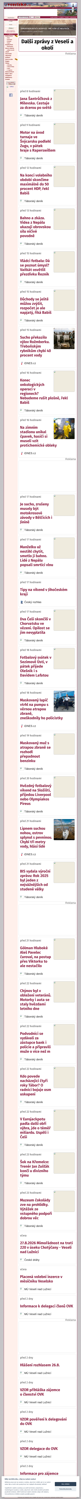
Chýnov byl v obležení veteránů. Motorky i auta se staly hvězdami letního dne (35, 1000)
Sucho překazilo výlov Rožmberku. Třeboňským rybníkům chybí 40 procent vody (35, 346)
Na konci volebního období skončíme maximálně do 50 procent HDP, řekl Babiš (36, 184)
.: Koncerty (9, 39)
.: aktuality (9, 65)
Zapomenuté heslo (10, 31)
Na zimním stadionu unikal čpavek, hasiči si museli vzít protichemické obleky (38, 436)
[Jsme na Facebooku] (10, 95)
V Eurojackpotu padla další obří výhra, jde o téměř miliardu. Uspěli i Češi (35, 1128)
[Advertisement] (30, 12)
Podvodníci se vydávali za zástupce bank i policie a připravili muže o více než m (35, 1042)
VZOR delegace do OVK (39, 1448)
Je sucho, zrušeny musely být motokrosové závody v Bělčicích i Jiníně (36, 513)
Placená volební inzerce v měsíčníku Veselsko (41, 1279)
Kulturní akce (9, 36)
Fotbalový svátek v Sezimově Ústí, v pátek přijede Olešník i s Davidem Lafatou (35, 666)
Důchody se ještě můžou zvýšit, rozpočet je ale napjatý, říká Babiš (35, 306)
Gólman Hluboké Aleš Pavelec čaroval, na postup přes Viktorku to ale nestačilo (35, 957)
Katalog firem (9, 44)
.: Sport (8, 43)
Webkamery (8, 77)
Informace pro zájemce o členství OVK (39, 1475)
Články (7, 63)
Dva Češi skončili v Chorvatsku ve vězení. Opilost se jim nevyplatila (35, 626)
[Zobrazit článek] (64, 108)
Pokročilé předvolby (65, 1489)
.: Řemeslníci (9, 46)
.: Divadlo (8, 41)
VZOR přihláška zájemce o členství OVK (40, 1392)
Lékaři (7, 52)
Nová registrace (11, 30)
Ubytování (8, 55)
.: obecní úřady (10, 66)
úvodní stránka (54, 17)
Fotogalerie (8, 75)
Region (7, 61)
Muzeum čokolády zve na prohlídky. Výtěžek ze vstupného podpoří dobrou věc (36, 1209)
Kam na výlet (9, 59)
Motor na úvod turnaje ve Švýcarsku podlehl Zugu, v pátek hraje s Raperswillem (37, 141)
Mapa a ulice (8, 73)
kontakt (67, 17)
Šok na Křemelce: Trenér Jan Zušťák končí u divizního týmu (34, 1169)
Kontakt (7, 79)
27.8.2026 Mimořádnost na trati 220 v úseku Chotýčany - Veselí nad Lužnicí (46, 1247)
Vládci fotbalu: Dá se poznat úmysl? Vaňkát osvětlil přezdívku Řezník (35, 267)
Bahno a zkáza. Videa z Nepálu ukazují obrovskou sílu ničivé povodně (35, 227)
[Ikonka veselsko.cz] (11, 84)
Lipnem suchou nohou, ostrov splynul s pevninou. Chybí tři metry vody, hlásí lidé (36, 837)
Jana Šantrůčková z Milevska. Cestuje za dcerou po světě (36, 103)
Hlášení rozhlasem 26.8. (40, 1365)
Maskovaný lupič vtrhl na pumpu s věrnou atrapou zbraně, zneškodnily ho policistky (41, 709)
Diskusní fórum (9, 72)
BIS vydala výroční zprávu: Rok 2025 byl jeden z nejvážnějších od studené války (35, 880)
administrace (73, 17)
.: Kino (8, 37)
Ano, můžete (65, 1484)
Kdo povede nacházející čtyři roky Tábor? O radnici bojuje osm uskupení (35, 1085)
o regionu (61, 17)
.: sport (8, 68)
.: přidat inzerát (10, 50)
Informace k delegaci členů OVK (46, 1306)
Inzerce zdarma (9, 48)
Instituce (7, 57)
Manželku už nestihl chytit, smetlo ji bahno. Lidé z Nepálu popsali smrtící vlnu (36, 556)
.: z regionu (9, 70)
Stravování (8, 53)
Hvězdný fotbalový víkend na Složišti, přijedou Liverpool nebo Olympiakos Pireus (35, 795)
